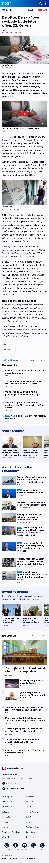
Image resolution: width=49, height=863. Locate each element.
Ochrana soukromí (17, 858)
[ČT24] (7, 3)
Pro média (30, 796)
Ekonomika (8, 349)
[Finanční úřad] (24, 192)
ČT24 (3, 30)
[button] (24, 114)
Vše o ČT (5, 837)
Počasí (5, 822)
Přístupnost (31, 858)
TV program (7, 796)
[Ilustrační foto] (24, 50)
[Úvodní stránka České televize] (12, 768)
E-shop (5, 827)
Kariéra (29, 822)
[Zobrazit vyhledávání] (40, 3)
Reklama (29, 801)
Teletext (5, 811)
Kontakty (30, 837)
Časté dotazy (31, 832)
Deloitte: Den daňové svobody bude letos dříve (20, 128)
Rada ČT (29, 817)
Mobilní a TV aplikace (11, 832)
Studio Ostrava (32, 811)
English (4, 858)
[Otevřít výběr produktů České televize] (46, 3)
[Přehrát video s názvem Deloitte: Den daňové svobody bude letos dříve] (24, 113)
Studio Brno (31, 806)
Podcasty (6, 817)
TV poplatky (7, 806)
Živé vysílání (7, 801)
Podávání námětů (33, 827)
